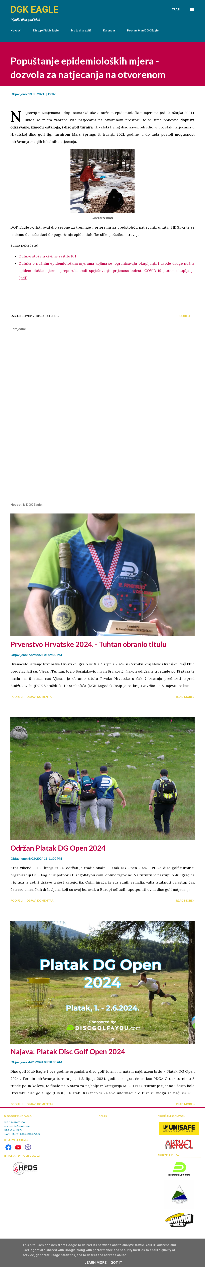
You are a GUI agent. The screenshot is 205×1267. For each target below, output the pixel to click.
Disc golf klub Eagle (46, 30)
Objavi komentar (39, 696)
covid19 (28, 316)
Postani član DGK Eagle (143, 30)
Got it (116, 1262)
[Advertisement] (102, 464)
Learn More (95, 1262)
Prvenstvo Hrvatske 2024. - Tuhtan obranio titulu (88, 644)
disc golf (43, 316)
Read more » (185, 696)
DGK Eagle (34, 9)
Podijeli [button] (184, 316)
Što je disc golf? (80, 30)
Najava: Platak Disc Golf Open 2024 (67, 1051)
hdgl (56, 316)
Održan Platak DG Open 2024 (58, 847)
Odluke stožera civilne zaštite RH (47, 256)
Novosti (15, 30)
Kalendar (109, 30)
